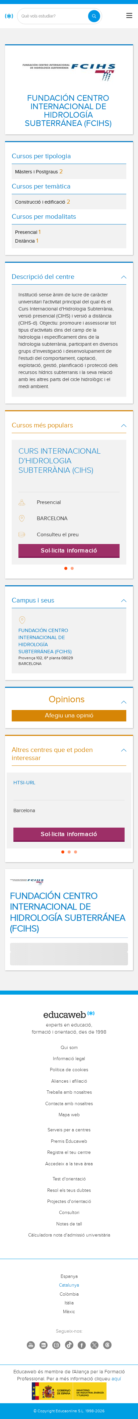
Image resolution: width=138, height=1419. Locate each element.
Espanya (69, 1276)
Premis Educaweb (69, 1141)
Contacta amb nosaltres (69, 1104)
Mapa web (69, 1115)
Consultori (69, 1212)
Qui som (69, 1047)
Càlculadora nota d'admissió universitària (69, 1235)
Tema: (16, 946)
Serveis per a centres (69, 1130)
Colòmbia (69, 1294)
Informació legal (69, 1058)
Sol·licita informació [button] (69, 550)
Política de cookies (69, 1070)
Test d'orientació (69, 1179)
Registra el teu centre (69, 1152)
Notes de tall (69, 1224)
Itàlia (69, 1303)
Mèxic (69, 1311)
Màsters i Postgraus (39, 171)
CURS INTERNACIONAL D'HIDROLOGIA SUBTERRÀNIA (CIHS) (59, 461)
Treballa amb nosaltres (69, 1092)
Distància (26, 240)
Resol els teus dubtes (69, 1190)
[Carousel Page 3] (75, 851)
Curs (15, 958)
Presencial (28, 232)
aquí (116, 1379)
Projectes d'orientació (69, 1201)
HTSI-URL (24, 783)
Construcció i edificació (42, 201)
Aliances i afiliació (69, 1081)
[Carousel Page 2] (72, 568)
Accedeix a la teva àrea (69, 1164)
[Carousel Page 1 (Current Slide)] (65, 568)
